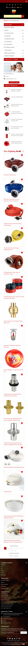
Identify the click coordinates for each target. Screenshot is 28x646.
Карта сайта (3, 574)
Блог (2, 566)
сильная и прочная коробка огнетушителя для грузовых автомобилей (17, 135)
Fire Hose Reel (8, 41)
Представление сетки (20, 151)
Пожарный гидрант (9, 55)
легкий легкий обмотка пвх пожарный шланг (17, 105)
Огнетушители (8, 50)
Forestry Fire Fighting (9, 27)
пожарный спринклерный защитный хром (16, 120)
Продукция (3, 564)
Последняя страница (14, 553)
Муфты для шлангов (9, 53)
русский (9, 7)
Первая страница (14, 545)
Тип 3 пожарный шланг (5, 597)
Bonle (19, 640)
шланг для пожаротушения (17, 96)
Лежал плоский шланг (5, 599)
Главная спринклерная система (7, 603)
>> (15, 550)
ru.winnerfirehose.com (7, 622)
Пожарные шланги (4, 595)
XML (2, 568)
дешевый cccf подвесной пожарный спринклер (16, 90)
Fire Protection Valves (9, 47)
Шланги (6, 30)
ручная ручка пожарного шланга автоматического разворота (16, 142)
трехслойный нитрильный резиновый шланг (9, 601)
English (15, 7)
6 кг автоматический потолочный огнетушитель (17, 112)
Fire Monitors (7, 36)
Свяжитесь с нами (14, 82)
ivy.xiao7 (7, 76)
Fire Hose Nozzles (8, 33)
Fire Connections (8, 44)
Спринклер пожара (9, 38)
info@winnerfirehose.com (10, 78)
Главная (7, 20)
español (20, 7)
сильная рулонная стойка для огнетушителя (16, 127)
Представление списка (23, 151)
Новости (2, 572)
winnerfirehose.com (18, 644)
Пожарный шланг (4, 593)
